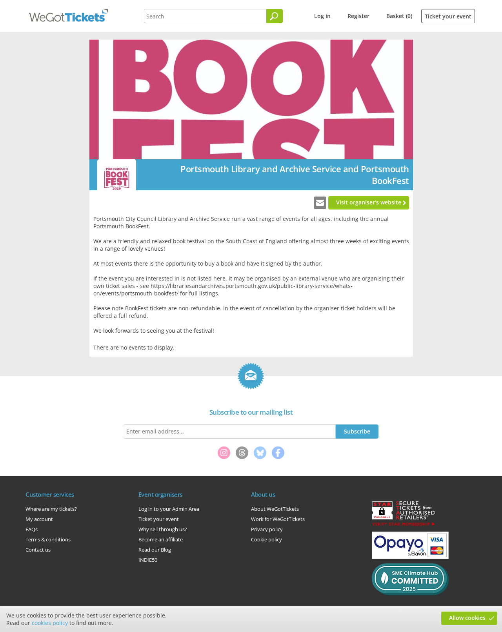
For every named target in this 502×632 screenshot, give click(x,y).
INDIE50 (147, 559)
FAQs (31, 529)
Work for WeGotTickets (278, 519)
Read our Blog (154, 549)
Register (358, 16)
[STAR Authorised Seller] (403, 525)
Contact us (38, 549)
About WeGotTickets (275, 508)
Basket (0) (399, 16)
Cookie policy (266, 539)
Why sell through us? (162, 529)
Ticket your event (448, 16)
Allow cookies (467, 617)
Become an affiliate (160, 539)
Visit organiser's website (368, 202)
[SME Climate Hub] (410, 593)
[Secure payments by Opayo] (410, 557)
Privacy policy (267, 529)
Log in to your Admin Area (168, 508)
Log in (322, 16)
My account (39, 519)
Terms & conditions (48, 539)
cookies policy (50, 623)
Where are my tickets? (51, 508)
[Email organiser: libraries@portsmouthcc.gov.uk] (320, 203)
